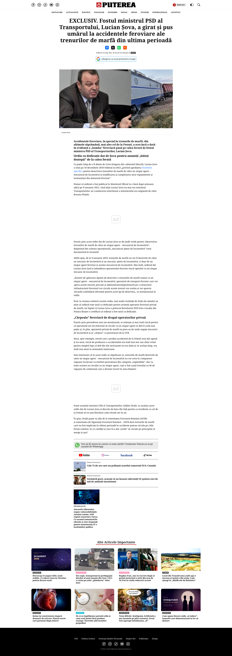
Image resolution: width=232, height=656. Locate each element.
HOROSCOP (37, 573)
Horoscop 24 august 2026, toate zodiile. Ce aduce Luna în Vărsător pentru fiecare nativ (49, 578)
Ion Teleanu (123, 53)
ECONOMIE (112, 12)
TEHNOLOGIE (124, 613)
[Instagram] (39, 5)
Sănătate (36, 613)
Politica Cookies (88, 638)
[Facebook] (33, 5)
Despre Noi (130, 638)
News (133, 53)
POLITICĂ (86, 12)
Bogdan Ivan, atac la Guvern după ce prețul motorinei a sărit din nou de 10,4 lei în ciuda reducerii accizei (137, 578)
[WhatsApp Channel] (57, 5)
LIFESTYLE (175, 12)
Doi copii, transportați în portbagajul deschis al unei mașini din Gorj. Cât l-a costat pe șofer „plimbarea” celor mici (94, 579)
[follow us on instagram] (105, 455)
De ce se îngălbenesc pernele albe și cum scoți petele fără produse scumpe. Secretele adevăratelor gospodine (93, 619)
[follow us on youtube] (84, 455)
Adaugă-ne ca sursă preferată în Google (118, 59)
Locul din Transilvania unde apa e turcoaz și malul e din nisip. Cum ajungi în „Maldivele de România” (179, 578)
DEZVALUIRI (57, 12)
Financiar (99, 12)
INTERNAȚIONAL (159, 12)
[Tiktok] (45, 5)
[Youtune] (51, 5)
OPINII (134, 12)
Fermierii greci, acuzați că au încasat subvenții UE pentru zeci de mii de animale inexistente (122, 480)
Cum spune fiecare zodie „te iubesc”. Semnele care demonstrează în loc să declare (180, 618)
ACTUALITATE (72, 12)
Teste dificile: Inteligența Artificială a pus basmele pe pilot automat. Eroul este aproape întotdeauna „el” (137, 618)
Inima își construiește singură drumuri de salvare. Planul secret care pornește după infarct (49, 618)
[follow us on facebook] (126, 455)
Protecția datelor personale (110, 638)
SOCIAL (124, 12)
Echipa (155, 638)
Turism (165, 573)
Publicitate (143, 638)
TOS (76, 638)
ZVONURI (145, 12)
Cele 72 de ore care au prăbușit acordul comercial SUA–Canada (121, 465)
